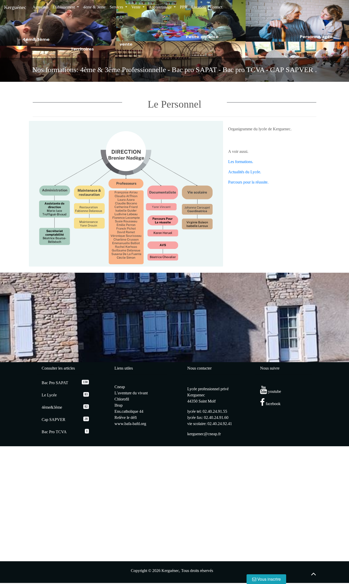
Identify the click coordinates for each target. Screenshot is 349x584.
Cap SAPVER (53, 419)
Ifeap (118, 405)
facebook (273, 404)
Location (198, 7)
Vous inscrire (268, 579)
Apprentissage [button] (161, 7)
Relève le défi (125, 417)
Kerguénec (15, 7)
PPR (183, 7)
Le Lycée (49, 395)
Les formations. (240, 161)
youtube (274, 391)
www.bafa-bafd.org (130, 423)
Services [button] (117, 7)
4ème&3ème (52, 407)
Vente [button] (136, 7)
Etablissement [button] (64, 7)
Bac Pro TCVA (54, 432)
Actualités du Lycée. (244, 172)
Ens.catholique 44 (128, 411)
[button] (26, 41)
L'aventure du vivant (131, 393)
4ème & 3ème (94, 7)
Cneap (119, 387)
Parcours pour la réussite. (248, 182)
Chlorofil (121, 399)
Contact (216, 7)
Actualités (40, 7)
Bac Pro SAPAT (55, 383)
